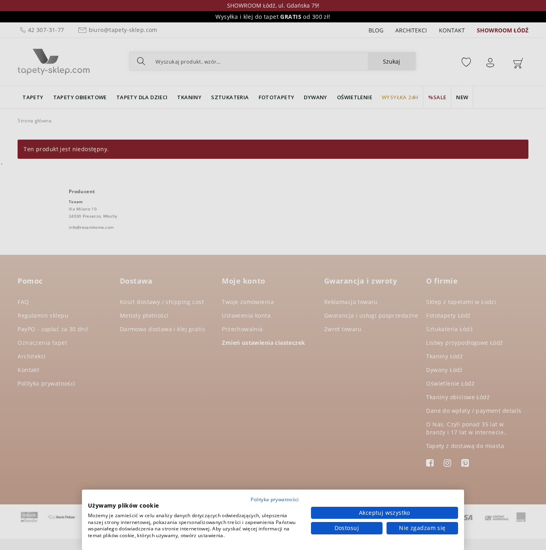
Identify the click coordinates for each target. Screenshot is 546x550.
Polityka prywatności (275, 499)
